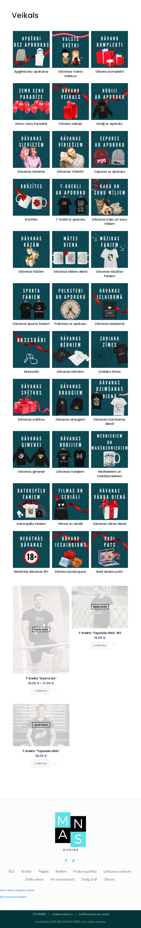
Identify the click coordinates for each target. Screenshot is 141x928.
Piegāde (44, 871)
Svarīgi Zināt (89, 879)
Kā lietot (26, 871)
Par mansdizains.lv (62, 879)
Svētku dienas (34, 879)
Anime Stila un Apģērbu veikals (17, 890)
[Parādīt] (64, 598)
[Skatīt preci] (64, 591)
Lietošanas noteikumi (117, 871)
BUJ (11, 871)
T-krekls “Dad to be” (41, 678)
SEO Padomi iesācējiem (13, 897)
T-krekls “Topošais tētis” (41, 751)
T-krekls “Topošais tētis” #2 (100, 633)
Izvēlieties (41, 691)
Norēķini (61, 871)
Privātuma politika (85, 871)
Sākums (109, 879)
